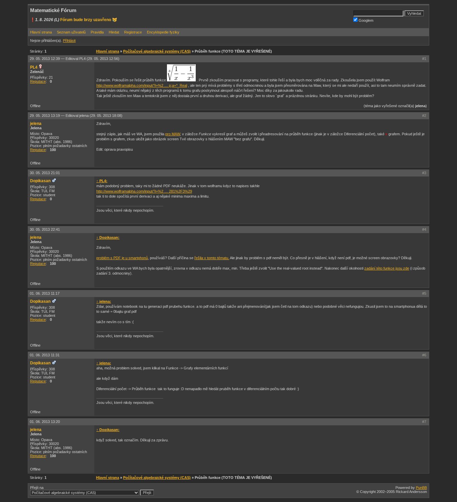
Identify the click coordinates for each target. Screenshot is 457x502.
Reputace (38, 81)
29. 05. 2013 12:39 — (74, 59)
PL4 (33, 67)
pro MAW (172, 134)
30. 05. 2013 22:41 (45, 229)
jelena (35, 123)
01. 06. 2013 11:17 (45, 293)
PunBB (421, 488)
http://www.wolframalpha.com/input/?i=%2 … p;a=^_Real (141, 85)
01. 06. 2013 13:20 (45, 422)
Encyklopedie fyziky (163, 32)
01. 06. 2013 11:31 (45, 355)
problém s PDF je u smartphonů (122, 258)
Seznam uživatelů (71, 32)
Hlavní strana (41, 32)
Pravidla (97, 32)
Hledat (114, 32)
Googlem (365, 20)
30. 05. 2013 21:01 (45, 173)
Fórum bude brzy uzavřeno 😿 (88, 19)
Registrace (133, 32)
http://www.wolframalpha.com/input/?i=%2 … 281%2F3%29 (144, 191)
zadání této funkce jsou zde (386, 268)
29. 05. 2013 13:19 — (76, 116)
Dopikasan (40, 180)
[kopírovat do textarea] (181, 72)
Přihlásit (69, 41)
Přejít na (36, 488)
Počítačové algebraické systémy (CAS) (157, 51)
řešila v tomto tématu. (211, 258)
